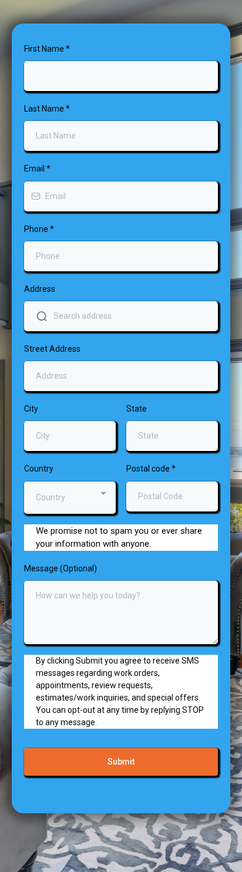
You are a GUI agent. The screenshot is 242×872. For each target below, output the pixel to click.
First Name (47, 48)
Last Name (47, 108)
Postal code (151, 468)
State (136, 408)
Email (37, 168)
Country (38, 468)
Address (39, 289)
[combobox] (70, 498)
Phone (39, 229)
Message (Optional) (60, 568)
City (31, 408)
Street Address (52, 348)
